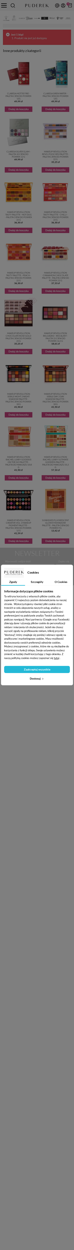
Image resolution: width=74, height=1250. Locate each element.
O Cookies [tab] (61, 581)
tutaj (56, 658)
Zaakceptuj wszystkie (37, 669)
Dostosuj (35, 678)
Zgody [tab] (13, 581)
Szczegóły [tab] (37, 581)
